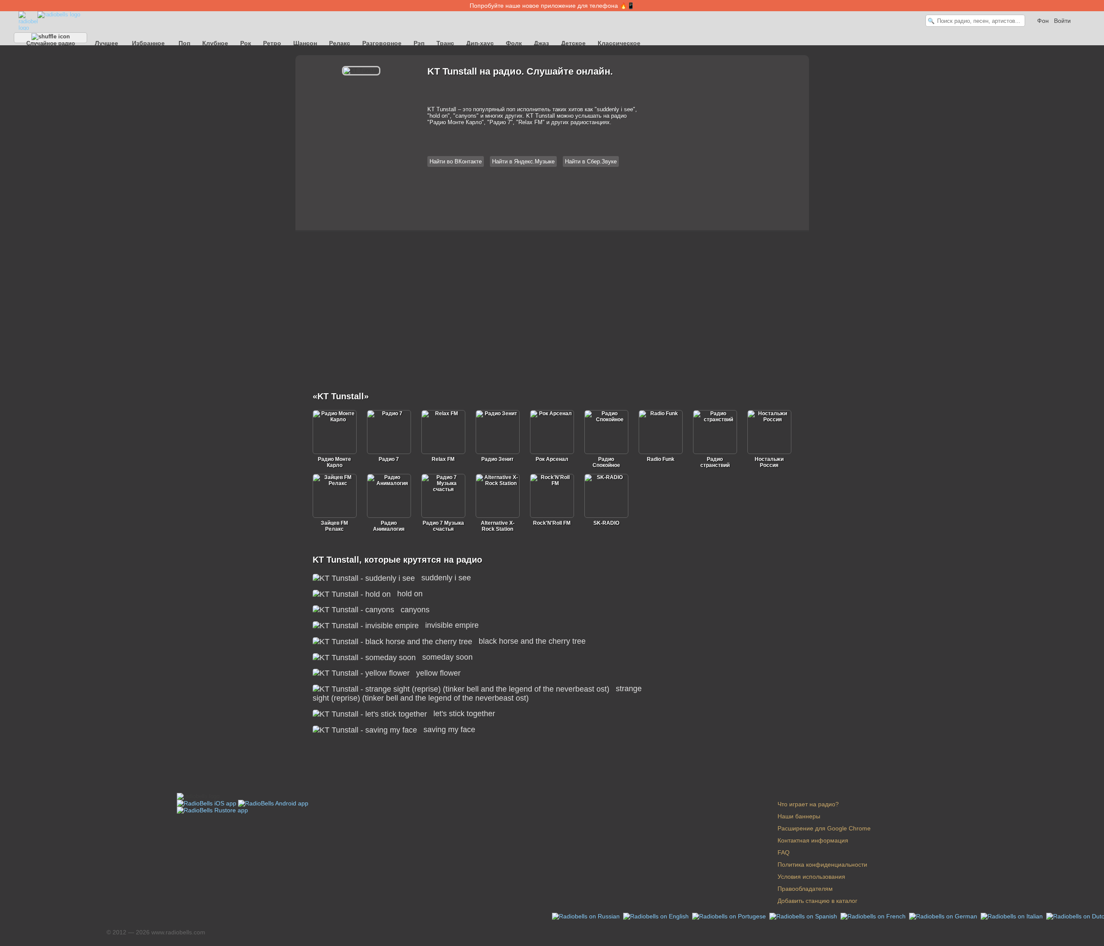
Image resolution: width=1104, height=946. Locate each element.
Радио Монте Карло (334, 462)
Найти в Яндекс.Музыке (523, 161)
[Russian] (586, 915)
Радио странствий (715, 462)
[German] (944, 915)
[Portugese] (730, 915)
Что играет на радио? (808, 804)
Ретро (272, 43)
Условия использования (811, 876)
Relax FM (443, 459)
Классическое (619, 43)
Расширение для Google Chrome (824, 828)
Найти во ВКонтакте (456, 161)
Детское (573, 43)
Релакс (339, 43)
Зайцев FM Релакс (334, 526)
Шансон (305, 43)
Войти (1062, 20)
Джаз (541, 43)
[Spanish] (804, 915)
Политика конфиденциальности (822, 864)
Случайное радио (50, 41)
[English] (656, 915)
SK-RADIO (606, 523)
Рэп (419, 43)
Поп (184, 43)
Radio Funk (660, 459)
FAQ (784, 852)
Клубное (215, 43)
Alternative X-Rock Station (497, 526)
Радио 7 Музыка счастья (443, 526)
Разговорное (381, 43)
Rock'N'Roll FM (552, 523)
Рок (245, 43)
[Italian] (1012, 915)
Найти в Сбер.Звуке (591, 161)
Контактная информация (813, 840)
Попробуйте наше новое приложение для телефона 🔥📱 (552, 5)
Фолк (514, 43)
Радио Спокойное (606, 462)
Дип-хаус (480, 43)
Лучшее (106, 43)
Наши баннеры (799, 816)
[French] (874, 915)
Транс (445, 43)
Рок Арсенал (552, 459)
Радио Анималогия (389, 526)
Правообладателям (805, 888)
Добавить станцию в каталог (817, 900)
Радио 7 (389, 459)
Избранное (148, 43)
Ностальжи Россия (769, 462)
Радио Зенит (497, 459)
